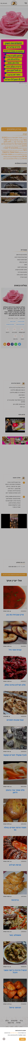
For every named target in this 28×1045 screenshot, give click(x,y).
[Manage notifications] (4, 1039)
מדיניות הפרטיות (14, 1033)
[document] (14, 522)
